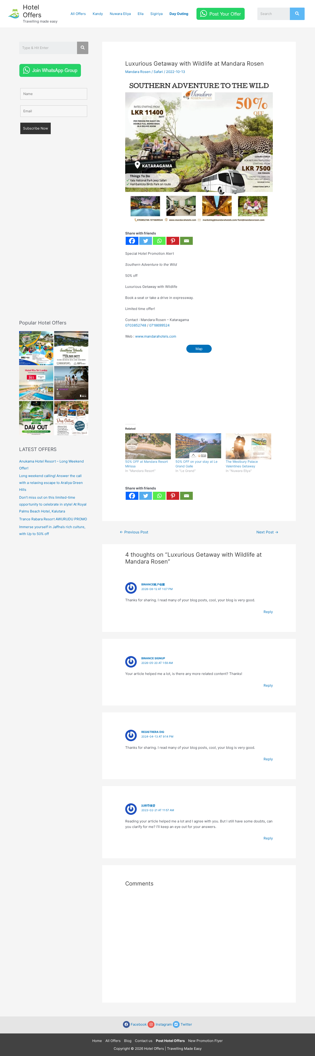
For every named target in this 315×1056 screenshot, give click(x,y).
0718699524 (159, 325)
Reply (268, 612)
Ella (140, 14)
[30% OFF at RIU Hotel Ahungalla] (36, 383)
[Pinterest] (172, 241)
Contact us (143, 1041)
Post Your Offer (225, 13)
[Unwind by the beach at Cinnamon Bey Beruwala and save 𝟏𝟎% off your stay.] (71, 383)
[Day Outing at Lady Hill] (71, 418)
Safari (158, 71)
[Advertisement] (53, 234)
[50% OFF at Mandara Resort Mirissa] (148, 446)
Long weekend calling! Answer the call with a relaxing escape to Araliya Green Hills (51, 483)
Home (97, 1041)
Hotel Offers (32, 11)
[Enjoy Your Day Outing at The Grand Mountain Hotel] (36, 348)
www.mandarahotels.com (155, 336)
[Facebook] (132, 241)
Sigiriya (156, 14)
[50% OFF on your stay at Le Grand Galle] (198, 446)
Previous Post (134, 532)
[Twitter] (145, 241)
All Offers (78, 14)
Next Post (267, 532)
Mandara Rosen (138, 71)
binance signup (153, 658)
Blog (127, 1041)
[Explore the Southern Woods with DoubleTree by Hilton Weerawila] (71, 348)
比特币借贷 (148, 805)
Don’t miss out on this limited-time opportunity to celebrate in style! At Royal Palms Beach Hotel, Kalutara (52, 504)
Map (199, 349)
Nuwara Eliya (120, 14)
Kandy (98, 14)
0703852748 (135, 325)
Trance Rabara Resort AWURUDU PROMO (53, 519)
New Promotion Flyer (205, 1041)
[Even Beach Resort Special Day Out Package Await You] (36, 418)
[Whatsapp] (159, 241)
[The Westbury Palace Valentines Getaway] (248, 446)
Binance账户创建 (153, 584)
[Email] (186, 241)
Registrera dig (152, 732)
